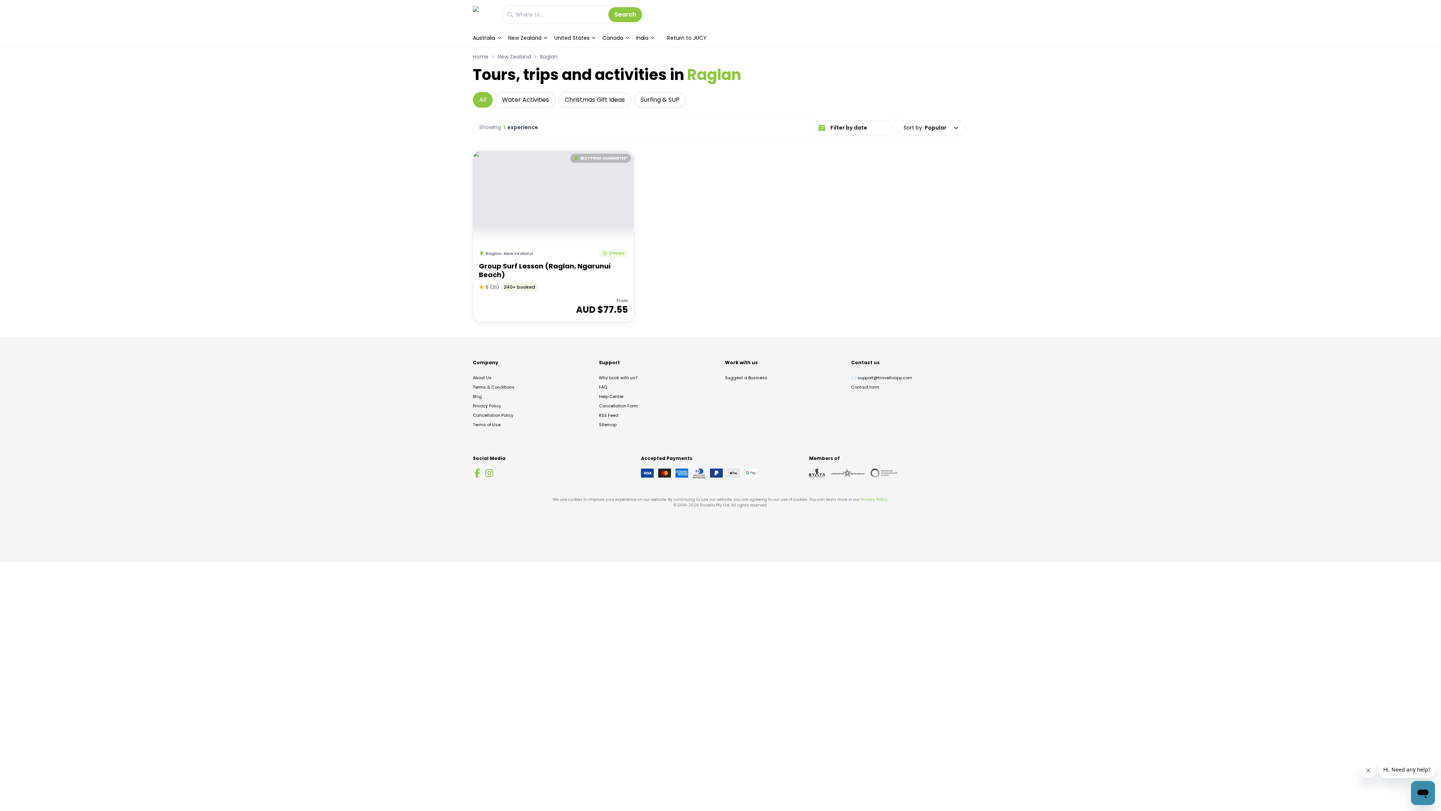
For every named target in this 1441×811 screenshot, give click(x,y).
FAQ (603, 387)
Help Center (611, 396)
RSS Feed (608, 415)
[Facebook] (477, 473)
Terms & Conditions (493, 387)
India (642, 38)
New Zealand (525, 38)
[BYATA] (817, 473)
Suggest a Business (746, 378)
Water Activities (525, 99)
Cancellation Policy (493, 415)
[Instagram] (489, 473)
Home (481, 56)
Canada (612, 38)
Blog (477, 396)
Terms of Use (487, 425)
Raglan (549, 56)
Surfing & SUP (660, 99)
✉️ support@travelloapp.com (881, 378)
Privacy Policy (487, 406)
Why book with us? (618, 378)
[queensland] (884, 473)
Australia (484, 38)
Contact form (865, 387)
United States (572, 38)
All (482, 99)
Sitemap (608, 425)
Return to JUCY (687, 38)
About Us (482, 378)
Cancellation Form (618, 406)
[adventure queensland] (848, 473)
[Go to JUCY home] (483, 14)
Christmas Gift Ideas (595, 99)
